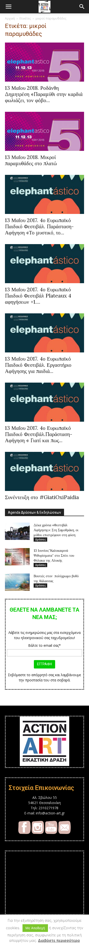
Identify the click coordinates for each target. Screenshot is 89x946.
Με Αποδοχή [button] (35, 928)
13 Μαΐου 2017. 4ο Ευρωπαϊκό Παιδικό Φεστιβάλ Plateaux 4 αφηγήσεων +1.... (38, 295)
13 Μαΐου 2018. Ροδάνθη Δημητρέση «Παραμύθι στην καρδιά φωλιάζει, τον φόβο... (44, 94)
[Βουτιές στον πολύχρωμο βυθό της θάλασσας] (17, 582)
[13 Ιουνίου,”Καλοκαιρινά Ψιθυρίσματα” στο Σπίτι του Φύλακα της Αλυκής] (17, 556)
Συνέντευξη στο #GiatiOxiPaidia (42, 497)
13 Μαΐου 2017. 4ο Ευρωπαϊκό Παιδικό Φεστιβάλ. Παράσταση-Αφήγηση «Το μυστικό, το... (39, 226)
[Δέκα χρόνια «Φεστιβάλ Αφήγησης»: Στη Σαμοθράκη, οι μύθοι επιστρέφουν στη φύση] (17, 531)
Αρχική (10, 18)
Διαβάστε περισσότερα (59, 940)
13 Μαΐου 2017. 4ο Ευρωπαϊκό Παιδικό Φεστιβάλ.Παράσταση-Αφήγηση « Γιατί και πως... (38, 434)
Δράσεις (40, 539)
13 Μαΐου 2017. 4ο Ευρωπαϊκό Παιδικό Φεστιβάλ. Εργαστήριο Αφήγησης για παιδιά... (38, 364)
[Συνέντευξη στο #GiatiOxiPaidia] (44, 471)
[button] (8, 6)
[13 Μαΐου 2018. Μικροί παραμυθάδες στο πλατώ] (44, 131)
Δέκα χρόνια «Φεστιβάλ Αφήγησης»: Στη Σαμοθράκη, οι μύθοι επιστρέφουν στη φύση (56, 530)
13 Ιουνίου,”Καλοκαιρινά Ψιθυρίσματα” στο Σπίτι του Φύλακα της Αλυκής (54, 555)
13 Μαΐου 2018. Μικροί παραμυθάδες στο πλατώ (31, 160)
